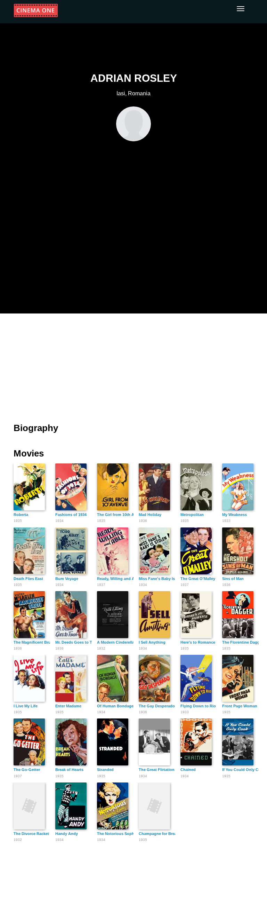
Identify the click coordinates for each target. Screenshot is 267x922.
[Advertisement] (133, 364)
